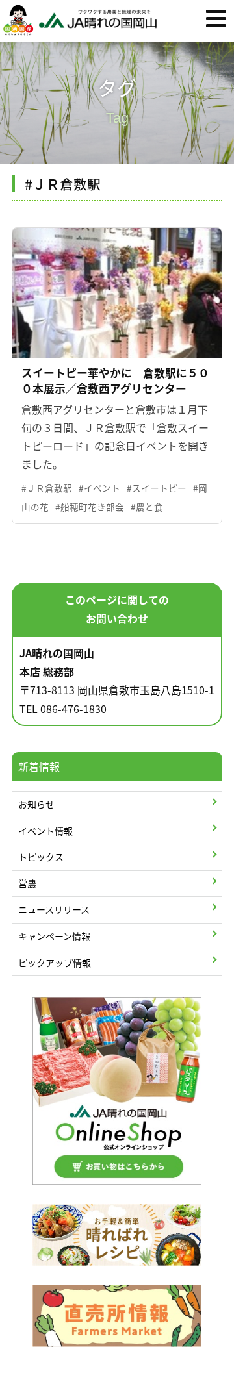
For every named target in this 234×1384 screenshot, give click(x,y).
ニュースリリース (54, 909)
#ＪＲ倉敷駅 (46, 487)
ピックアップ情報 (54, 962)
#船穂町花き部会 (89, 506)
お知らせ (36, 804)
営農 (27, 883)
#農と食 (147, 506)
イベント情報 (45, 830)
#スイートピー (157, 487)
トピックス (41, 856)
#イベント (99, 487)
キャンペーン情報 (54, 935)
